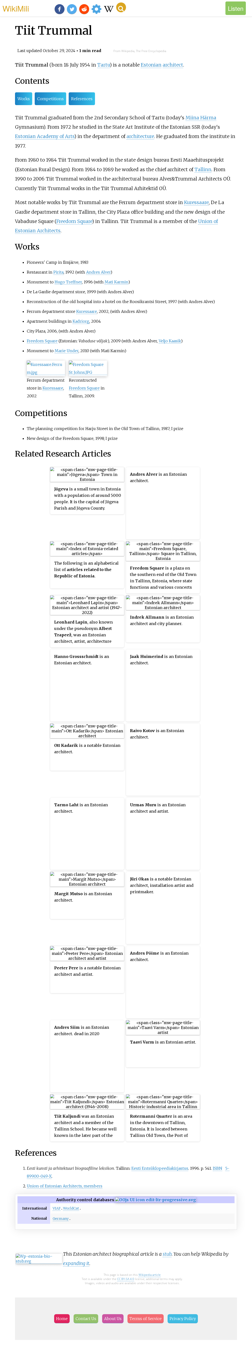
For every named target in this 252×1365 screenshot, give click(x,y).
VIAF (57, 1208)
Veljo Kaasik (170, 340)
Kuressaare (196, 202)
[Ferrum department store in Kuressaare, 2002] (46, 372)
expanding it (76, 1263)
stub (167, 1254)
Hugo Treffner (68, 281)
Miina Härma (201, 118)
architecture (140, 136)
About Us (113, 1318)
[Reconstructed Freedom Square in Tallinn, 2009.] (88, 372)
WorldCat (71, 1208)
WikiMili (15, 8)
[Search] (121, 7)
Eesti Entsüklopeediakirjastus (159, 1168)
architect (173, 65)
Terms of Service (145, 1318)
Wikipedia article (150, 1275)
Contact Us (86, 1318)
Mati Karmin (116, 281)
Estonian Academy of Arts (44, 136)
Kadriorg (81, 321)
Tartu (103, 65)
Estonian (151, 65)
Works (23, 98)
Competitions (50, 98)
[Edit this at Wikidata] (155, 1199)
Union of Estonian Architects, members (64, 1186)
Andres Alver (98, 272)
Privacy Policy (183, 1318)
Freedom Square (74, 221)
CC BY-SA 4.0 (125, 1279)
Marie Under (67, 350)
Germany (61, 1218)
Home (62, 1318)
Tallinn (202, 169)
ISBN (217, 1168)
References (82, 98)
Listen (235, 8)
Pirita (58, 272)
